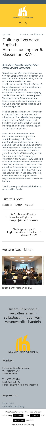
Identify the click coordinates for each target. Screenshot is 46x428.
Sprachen (6, 34)
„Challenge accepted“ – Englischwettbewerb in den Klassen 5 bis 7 (22, 232)
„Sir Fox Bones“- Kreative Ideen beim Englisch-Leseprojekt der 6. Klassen (23, 217)
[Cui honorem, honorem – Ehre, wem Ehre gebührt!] (23, 270)
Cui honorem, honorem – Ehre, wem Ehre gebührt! (23, 289)
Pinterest (29, 204)
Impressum (8, 406)
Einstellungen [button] (19, 420)
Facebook (7, 204)
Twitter (18, 204)
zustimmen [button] (18, 415)
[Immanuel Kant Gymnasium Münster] (23, 12)
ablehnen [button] (35, 415)
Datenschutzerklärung (23, 424)
